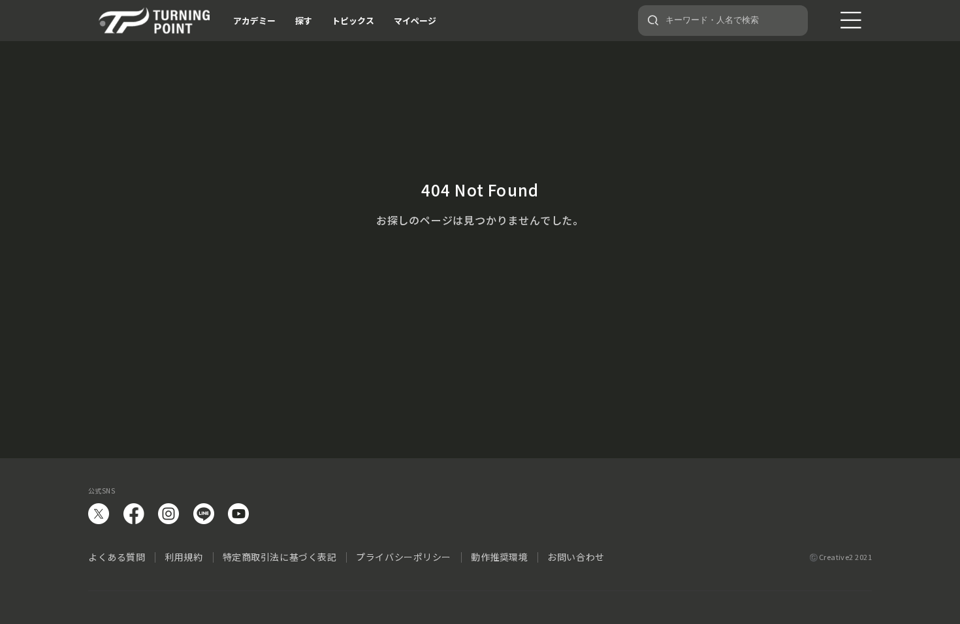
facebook (133, 513)
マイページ (415, 20)
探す (303, 20)
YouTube (238, 513)
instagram (168, 513)
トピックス (353, 20)
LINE (203, 513)
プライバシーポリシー (403, 556)
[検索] (653, 20)
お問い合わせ (575, 556)
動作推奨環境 (499, 556)
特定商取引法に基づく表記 (280, 556)
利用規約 (183, 556)
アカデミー (254, 20)
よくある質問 (116, 556)
